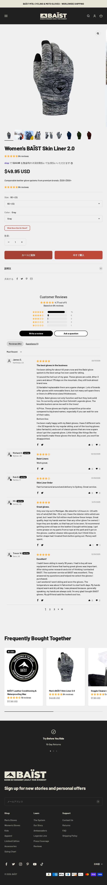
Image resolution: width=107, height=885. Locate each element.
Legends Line (40, 835)
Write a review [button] (36, 333)
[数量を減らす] (9, 242)
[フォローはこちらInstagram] (20, 864)
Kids (6, 830)
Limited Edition (12, 841)
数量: (7, 235)
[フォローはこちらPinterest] (28, 864)
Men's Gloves (10, 820)
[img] (43, 361)
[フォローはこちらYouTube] (35, 864)
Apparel (8, 835)
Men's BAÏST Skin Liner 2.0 (62, 690)
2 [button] (50, 609)
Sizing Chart (10, 851)
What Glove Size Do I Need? (17, 228)
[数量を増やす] (22, 242)
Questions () (32, 343)
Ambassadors (40, 830)
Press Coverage (41, 841)
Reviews (38, 846)
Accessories (10, 846)
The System (39, 820)
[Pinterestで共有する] (26, 278)
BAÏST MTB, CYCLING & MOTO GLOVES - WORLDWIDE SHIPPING (53, 3)
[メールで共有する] (31, 278)
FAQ (64, 830)
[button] (11, 156)
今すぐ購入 (78, 255)
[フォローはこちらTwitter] (13, 864)
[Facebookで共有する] (17, 278)
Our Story (38, 825)
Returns (66, 825)
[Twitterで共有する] (22, 278)
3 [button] (54, 609)
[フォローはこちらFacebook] (6, 864)
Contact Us (67, 820)
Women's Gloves (12, 825)
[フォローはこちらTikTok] (42, 864)
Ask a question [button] (71, 333)
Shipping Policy (69, 835)
